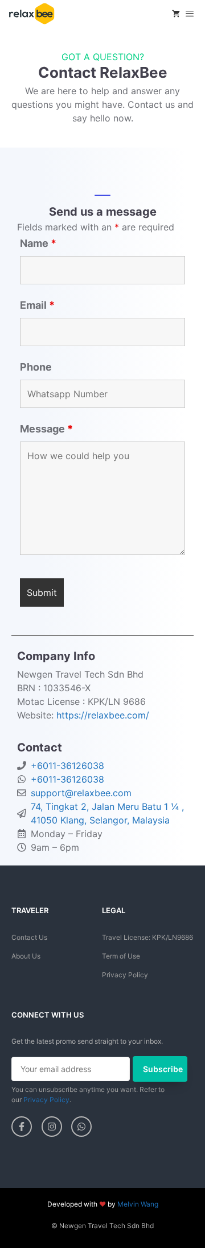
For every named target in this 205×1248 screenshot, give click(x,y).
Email (37, 305)
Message (46, 429)
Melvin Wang (137, 1204)
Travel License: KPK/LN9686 (147, 937)
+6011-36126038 (67, 765)
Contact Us (29, 937)
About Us (25, 956)
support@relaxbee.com (81, 793)
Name (38, 243)
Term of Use (121, 956)
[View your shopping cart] (176, 14)
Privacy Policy (125, 974)
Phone (36, 367)
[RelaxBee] (32, 13)
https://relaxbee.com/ (102, 715)
